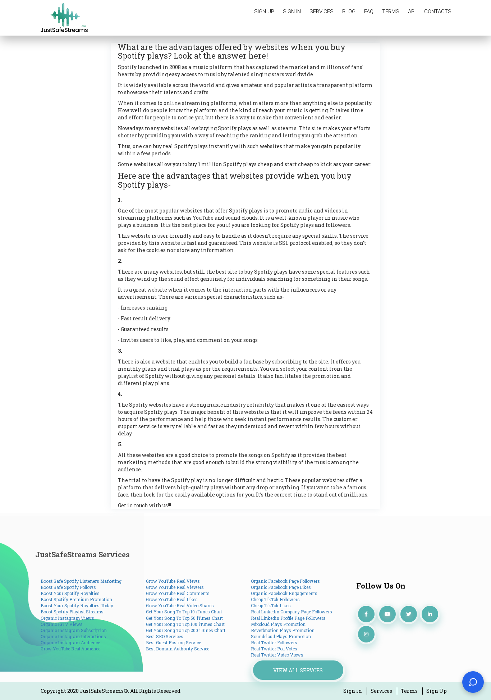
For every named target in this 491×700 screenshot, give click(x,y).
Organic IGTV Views (62, 624)
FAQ (368, 11)
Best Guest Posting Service (173, 642)
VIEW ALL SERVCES (298, 670)
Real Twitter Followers (274, 642)
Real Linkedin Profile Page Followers (288, 618)
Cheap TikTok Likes (271, 605)
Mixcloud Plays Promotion (278, 624)
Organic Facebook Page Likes (281, 587)
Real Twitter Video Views (277, 655)
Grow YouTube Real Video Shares (180, 605)
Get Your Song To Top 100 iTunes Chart (185, 624)
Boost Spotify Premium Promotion (76, 599)
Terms (390, 11)
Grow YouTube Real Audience (70, 648)
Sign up (264, 11)
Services (321, 11)
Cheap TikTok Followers (275, 599)
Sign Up (436, 690)
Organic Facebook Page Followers (285, 581)
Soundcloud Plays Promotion (281, 636)
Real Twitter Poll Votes (274, 648)
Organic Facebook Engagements (284, 593)
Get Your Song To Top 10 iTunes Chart (184, 611)
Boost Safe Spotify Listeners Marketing (81, 581)
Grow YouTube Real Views (173, 581)
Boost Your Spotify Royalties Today (77, 605)
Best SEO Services (164, 636)
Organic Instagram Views (67, 618)
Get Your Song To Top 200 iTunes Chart (185, 630)
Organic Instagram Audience (70, 642)
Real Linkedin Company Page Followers (291, 611)
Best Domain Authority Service (177, 648)
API (412, 11)
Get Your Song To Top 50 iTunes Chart (184, 618)
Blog (348, 11)
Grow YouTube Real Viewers (175, 587)
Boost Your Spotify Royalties (70, 593)
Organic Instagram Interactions (73, 636)
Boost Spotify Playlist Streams (72, 611)
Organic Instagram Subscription (74, 630)
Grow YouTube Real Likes (172, 599)
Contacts (437, 11)
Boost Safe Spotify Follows (68, 587)
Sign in (292, 11)
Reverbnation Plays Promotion (283, 630)
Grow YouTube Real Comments (178, 593)
